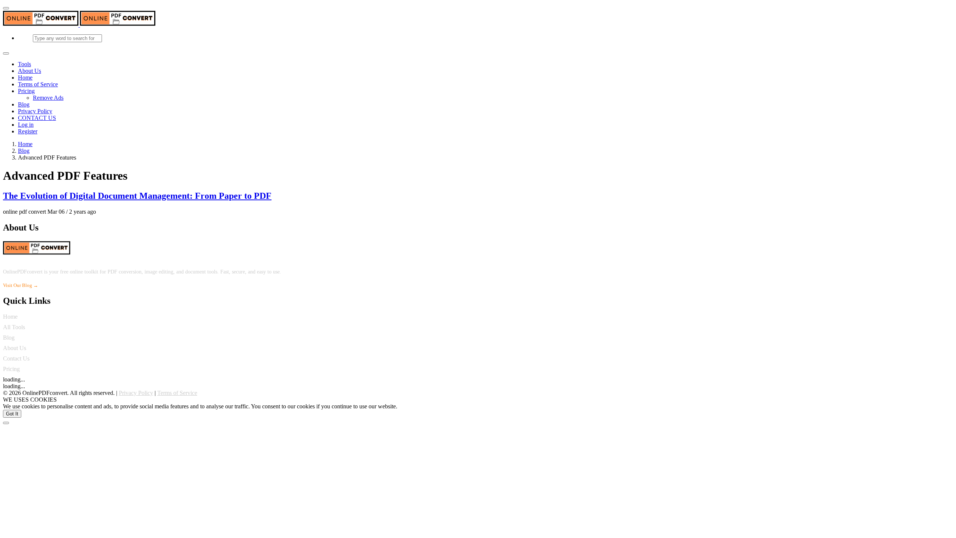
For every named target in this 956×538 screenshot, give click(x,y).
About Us (29, 71)
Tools (24, 64)
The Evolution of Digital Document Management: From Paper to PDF (137, 196)
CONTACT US (37, 118)
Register (27, 131)
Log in (26, 124)
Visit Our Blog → (20, 285)
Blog (24, 104)
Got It (12, 414)
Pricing (26, 91)
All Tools (14, 327)
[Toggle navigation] (6, 53)
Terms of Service (38, 84)
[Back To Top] (6, 423)
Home (25, 77)
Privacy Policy (35, 111)
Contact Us (16, 358)
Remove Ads (48, 98)
